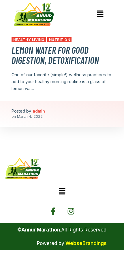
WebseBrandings (86, 243)
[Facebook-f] (53, 211)
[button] (100, 14)
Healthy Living (28, 40)
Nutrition (59, 40)
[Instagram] (70, 211)
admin (39, 111)
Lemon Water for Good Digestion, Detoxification (55, 55)
